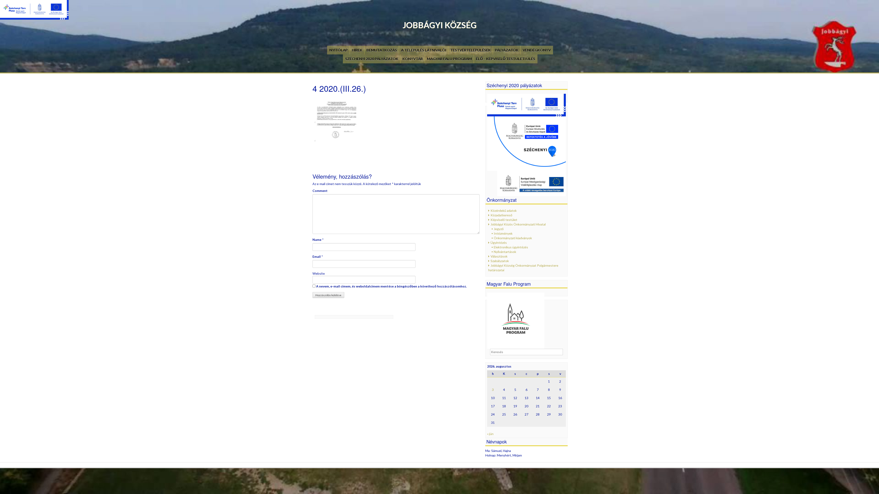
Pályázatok (506, 50)
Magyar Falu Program (449, 58)
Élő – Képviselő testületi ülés (505, 58)
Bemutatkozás (381, 50)
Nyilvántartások (505, 252)
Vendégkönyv (537, 50)
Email (316, 256)
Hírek (357, 50)
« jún (490, 434)
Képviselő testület (504, 220)
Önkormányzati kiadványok (513, 238)
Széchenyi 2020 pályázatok (371, 58)
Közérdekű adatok (504, 210)
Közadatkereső (501, 215)
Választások (499, 256)
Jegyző (499, 229)
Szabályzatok (500, 261)
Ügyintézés (499, 242)
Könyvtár (412, 58)
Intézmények (503, 233)
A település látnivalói (423, 50)
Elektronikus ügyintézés (511, 247)
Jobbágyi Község (440, 25)
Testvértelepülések (470, 50)
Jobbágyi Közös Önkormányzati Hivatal (518, 224)
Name (316, 240)
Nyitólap (338, 50)
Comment (320, 191)
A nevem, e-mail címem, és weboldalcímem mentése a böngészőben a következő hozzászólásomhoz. (391, 286)
